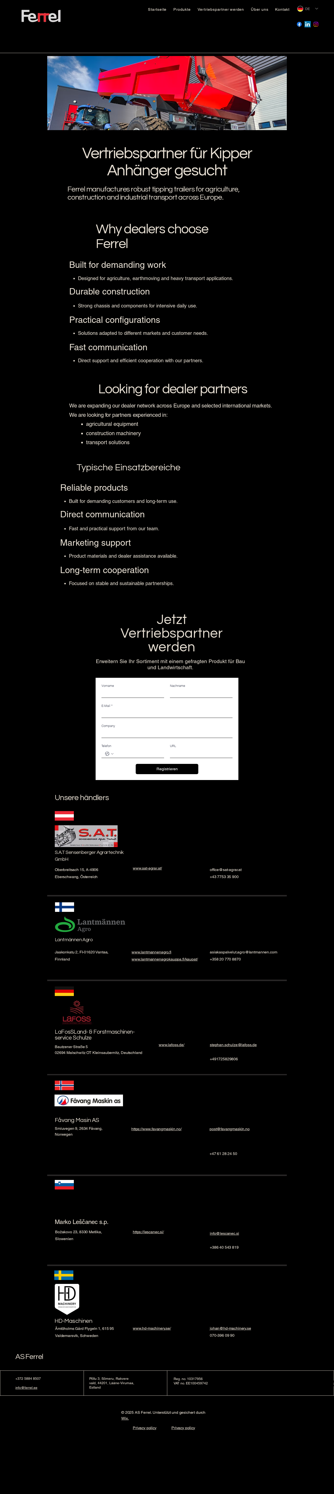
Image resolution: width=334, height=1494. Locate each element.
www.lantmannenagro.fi (151, 952)
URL (173, 746)
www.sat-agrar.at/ (147, 868)
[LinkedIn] (307, 24)
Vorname (107, 686)
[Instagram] (316, 24)
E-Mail (106, 706)
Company (108, 726)
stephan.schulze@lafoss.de (233, 1044)
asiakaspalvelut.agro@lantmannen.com (243, 952)
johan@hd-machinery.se (230, 1328)
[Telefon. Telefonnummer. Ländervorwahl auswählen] (109, 754)
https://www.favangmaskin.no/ (156, 1129)
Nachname (177, 686)
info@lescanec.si (224, 1233)
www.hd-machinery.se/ (152, 1328)
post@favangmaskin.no (230, 1129)
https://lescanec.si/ (148, 1232)
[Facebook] (299, 24)
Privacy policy (144, 1428)
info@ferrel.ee (26, 1388)
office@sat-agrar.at (226, 869)
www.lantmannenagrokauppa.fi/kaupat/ (165, 959)
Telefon (106, 746)
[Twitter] (142, 872)
